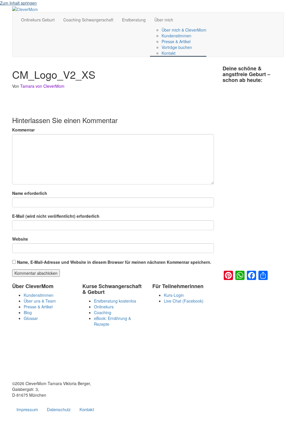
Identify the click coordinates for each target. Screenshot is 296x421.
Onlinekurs (104, 307)
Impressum (27, 409)
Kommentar (23, 130)
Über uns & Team (40, 301)
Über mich (163, 20)
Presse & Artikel (176, 41)
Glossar (31, 318)
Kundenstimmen (176, 36)
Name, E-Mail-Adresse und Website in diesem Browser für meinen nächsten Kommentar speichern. (114, 262)
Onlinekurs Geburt (38, 20)
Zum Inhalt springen (18, 3)
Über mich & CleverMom (184, 30)
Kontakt (168, 53)
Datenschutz (59, 409)
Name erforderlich (29, 193)
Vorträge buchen (177, 47)
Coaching (102, 312)
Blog (28, 312)
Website (20, 239)
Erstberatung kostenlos (115, 301)
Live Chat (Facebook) (184, 301)
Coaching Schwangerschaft (88, 20)
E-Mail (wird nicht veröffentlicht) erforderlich (55, 216)
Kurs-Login (174, 295)
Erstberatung (134, 20)
